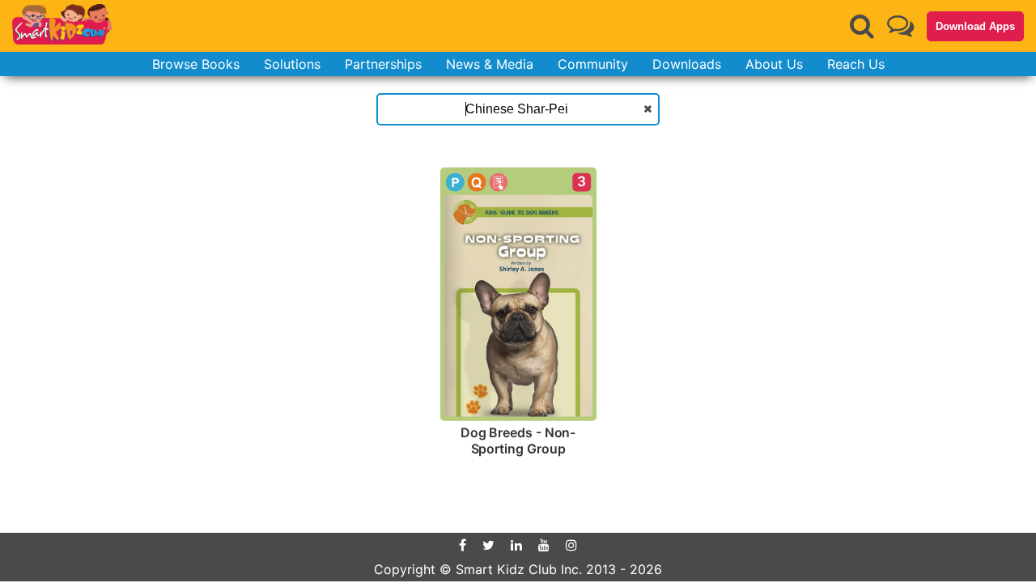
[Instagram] (571, 545)
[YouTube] (544, 545)
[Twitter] (488, 545)
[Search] (862, 26)
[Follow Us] (900, 25)
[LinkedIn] (516, 545)
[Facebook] (462, 545)
